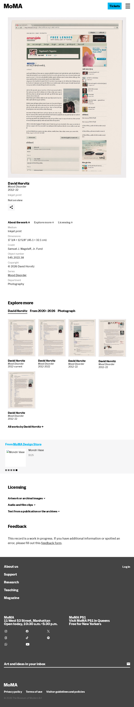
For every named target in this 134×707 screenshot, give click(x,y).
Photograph (66, 311)
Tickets (114, 6)
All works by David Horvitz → (25, 426)
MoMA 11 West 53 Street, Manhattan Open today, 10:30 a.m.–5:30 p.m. (30, 620)
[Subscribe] (128, 664)
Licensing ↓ (65, 222)
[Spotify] (55, 638)
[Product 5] (16, 470)
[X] (55, 631)
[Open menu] (128, 6)
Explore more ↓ (44, 222)
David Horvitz (18, 183)
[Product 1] (6, 470)
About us (11, 566)
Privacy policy (13, 691)
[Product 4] (14, 470)
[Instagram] (13, 631)
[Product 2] (8, 470)
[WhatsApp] (13, 644)
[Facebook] (34, 631)
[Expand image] (67, 97)
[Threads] (13, 638)
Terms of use (34, 691)
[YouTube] (34, 644)
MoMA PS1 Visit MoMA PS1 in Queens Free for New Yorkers (89, 620)
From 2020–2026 (42, 311)
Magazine (11, 598)
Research (11, 582)
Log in (126, 566)
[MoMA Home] (13, 6)
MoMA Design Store (27, 444)
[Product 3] (11, 470)
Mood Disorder (17, 275)
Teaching (11, 590)
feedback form (51, 543)
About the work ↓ (19, 222)
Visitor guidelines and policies (65, 691)
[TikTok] (34, 638)
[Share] (11, 207)
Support (10, 574)
